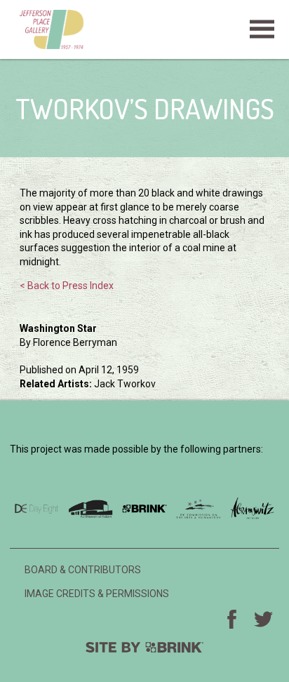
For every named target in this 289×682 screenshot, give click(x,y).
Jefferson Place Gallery (144, 29)
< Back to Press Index (67, 285)
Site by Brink (144, 647)
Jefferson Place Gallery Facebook (232, 619)
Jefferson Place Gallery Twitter (263, 619)
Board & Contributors (83, 569)
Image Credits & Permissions (97, 593)
